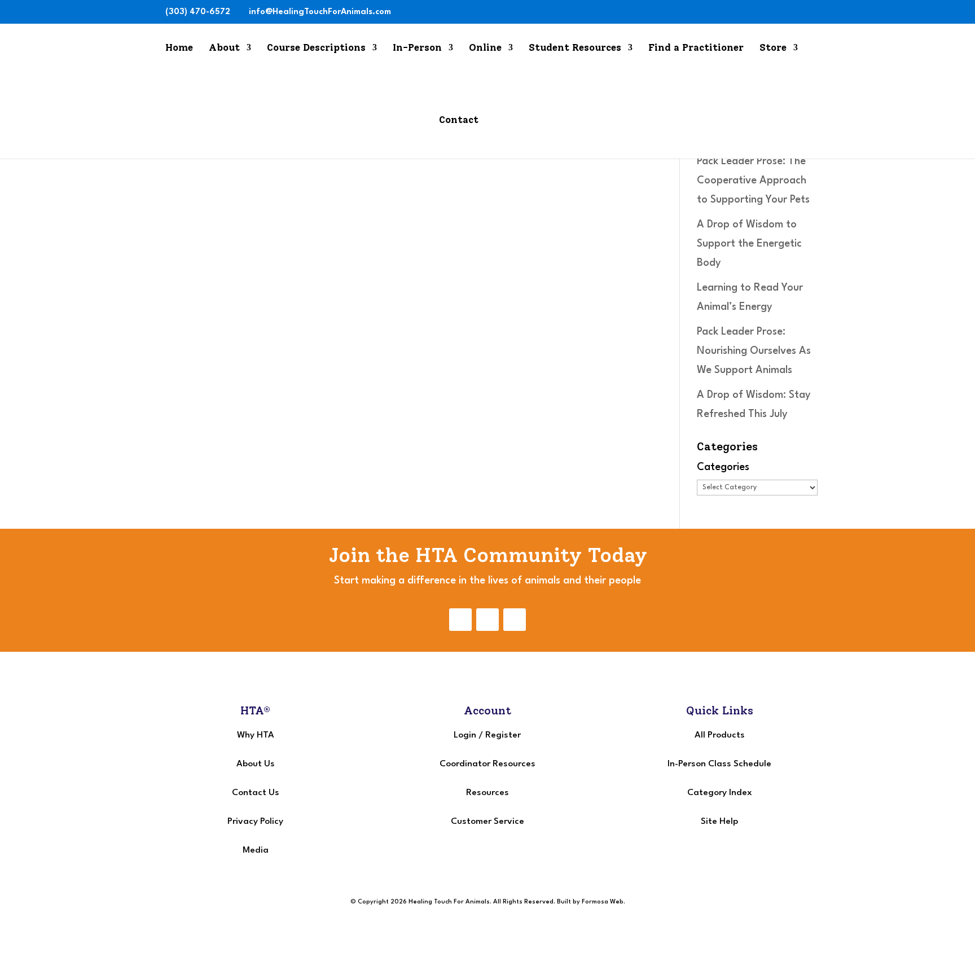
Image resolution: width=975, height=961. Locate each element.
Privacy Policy (255, 821)
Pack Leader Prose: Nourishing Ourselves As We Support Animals (754, 351)
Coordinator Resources (487, 764)
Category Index (719, 792)
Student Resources (575, 48)
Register (503, 735)
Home (179, 48)
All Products (720, 735)
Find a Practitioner (696, 48)
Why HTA (255, 735)
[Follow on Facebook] (460, 619)
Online (485, 48)
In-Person (417, 48)
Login (465, 735)
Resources (487, 792)
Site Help (719, 821)
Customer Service (487, 821)
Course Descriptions (316, 48)
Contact (458, 120)
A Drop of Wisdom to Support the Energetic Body (749, 244)
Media (256, 850)
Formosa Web (602, 902)
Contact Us (255, 792)
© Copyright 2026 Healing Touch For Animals (420, 902)
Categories (723, 467)
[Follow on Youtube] (514, 619)
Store (773, 48)
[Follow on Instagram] (487, 619)
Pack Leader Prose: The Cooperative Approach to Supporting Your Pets (753, 180)
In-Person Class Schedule (719, 764)
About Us (255, 764)
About (224, 48)
